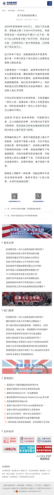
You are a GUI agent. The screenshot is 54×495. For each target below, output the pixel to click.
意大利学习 (20, 473)
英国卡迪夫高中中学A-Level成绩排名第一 (24, 405)
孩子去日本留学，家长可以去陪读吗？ (23, 413)
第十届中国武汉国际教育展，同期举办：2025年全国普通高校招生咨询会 (27, 325)
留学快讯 (21, 10)
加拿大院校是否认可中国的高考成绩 (24, 215)
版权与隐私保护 (9, 485)
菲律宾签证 (14, 476)
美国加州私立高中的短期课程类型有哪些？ (25, 286)
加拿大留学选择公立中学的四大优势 (22, 261)
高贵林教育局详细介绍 (15, 401)
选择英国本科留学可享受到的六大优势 (23, 282)
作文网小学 (45, 473)
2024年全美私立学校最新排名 (19, 354)
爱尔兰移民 (11, 473)
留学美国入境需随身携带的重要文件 (22, 269)
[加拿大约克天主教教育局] (44, 440)
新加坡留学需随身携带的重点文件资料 (23, 265)
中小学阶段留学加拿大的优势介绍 (21, 273)
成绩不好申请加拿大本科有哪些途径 (22, 278)
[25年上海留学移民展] (44, 448)
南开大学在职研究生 (32, 473)
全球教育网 (6, 470)
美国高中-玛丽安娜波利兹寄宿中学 (21, 384)
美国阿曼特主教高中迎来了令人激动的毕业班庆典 (28, 350)
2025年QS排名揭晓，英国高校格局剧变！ (26, 208)
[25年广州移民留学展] (27, 449)
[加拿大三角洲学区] (10, 449)
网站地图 (20, 485)
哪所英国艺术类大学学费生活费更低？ (23, 321)
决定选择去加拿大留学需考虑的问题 (22, 253)
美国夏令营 (15, 470)
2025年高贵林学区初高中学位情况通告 (24, 333)
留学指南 (11, 10)
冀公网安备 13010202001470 (29, 491)
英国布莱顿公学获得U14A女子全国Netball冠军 (27, 341)
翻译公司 (24, 470)
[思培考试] (44, 458)
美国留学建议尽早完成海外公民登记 (22, 257)
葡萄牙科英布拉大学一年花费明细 (21, 392)
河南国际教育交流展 (26, 476)
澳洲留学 (42, 470)
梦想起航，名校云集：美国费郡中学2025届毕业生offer (27, 329)
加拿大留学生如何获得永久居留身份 (22, 409)
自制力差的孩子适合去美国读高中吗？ (23, 337)
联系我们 (29, 485)
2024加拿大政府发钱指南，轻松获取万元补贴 (27, 421)
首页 (3, 10)
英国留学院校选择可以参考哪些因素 (22, 417)
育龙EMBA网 (33, 470)
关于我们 (38, 485)
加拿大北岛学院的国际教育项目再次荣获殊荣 (26, 345)
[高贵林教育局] (10, 440)
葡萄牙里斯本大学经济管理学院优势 (22, 388)
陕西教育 (5, 476)
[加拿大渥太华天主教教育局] (27, 440)
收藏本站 (47, 485)
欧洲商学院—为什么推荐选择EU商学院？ (25, 249)
